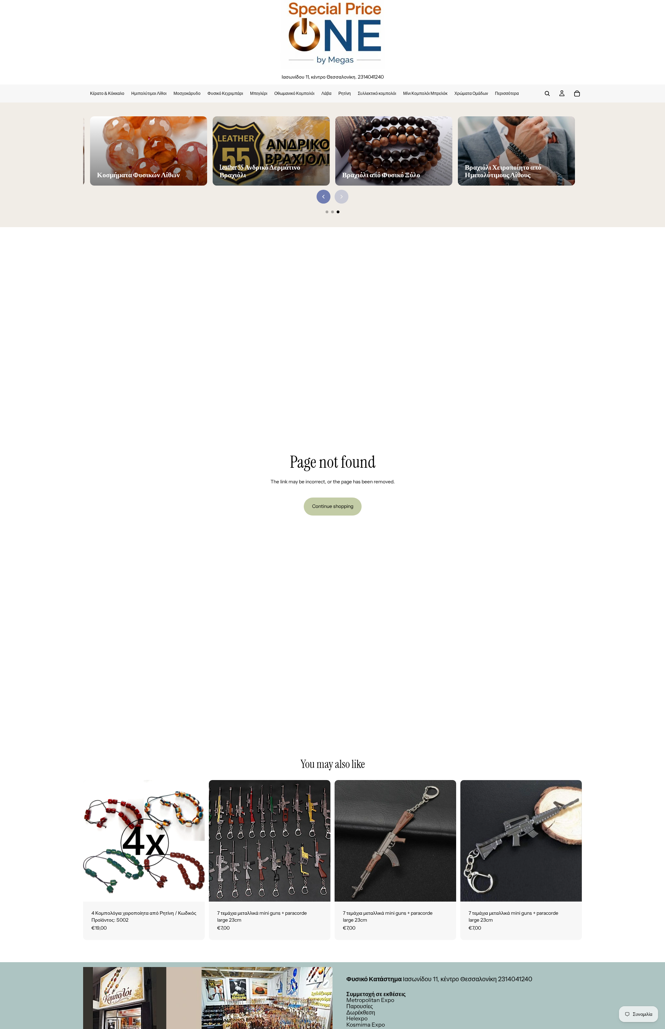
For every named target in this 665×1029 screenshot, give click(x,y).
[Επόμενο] (341, 197)
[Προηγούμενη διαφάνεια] (219, 841)
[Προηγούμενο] (323, 197)
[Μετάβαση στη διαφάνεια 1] (327, 212)
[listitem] (506, 93)
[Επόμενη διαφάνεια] (320, 841)
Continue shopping (332, 506)
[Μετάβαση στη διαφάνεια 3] (338, 212)
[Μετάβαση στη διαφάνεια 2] (332, 212)
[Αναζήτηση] (547, 93)
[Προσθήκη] (194, 891)
